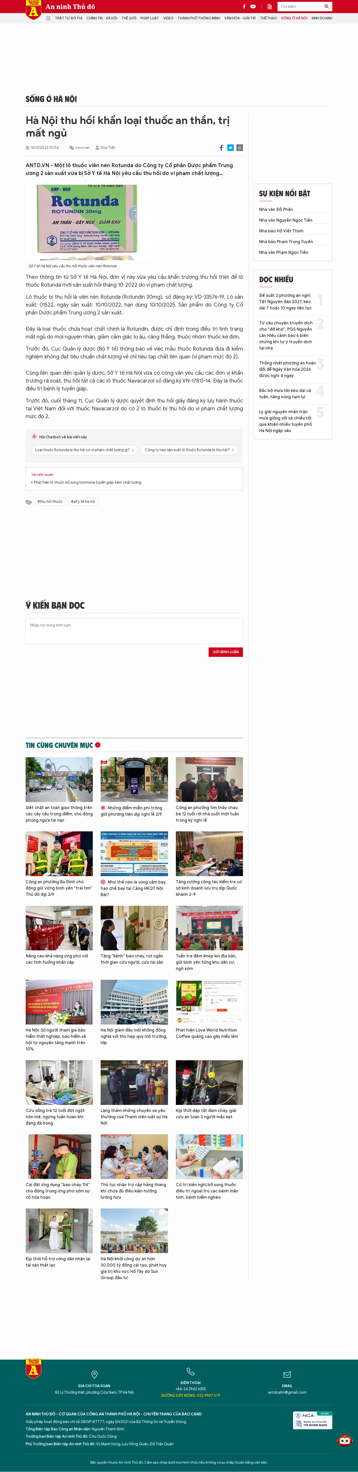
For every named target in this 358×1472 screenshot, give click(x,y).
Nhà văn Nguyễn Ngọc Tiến (285, 220)
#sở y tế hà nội (83, 501)
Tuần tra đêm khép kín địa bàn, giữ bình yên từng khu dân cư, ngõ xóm (206, 962)
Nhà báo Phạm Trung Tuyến (286, 241)
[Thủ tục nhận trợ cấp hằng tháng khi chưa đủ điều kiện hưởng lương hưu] (134, 1156)
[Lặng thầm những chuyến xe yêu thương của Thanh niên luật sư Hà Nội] (134, 1082)
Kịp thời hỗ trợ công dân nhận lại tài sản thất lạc (58, 1262)
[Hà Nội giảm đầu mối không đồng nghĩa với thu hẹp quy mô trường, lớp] (134, 1002)
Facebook (221, 147)
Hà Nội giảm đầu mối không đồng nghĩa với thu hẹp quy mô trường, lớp (134, 1036)
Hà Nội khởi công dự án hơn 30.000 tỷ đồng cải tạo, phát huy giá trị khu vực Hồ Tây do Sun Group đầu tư (134, 1268)
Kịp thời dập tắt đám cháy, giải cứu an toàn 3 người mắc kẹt (206, 1114)
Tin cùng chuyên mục (59, 745)
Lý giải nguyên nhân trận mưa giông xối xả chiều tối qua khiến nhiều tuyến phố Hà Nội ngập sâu (285, 421)
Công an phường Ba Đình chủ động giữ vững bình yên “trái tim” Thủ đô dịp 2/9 (59, 888)
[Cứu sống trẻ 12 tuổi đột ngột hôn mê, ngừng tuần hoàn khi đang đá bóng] (59, 1082)
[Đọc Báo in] (272, 6)
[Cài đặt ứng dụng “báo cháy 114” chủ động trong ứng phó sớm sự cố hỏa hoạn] (59, 1156)
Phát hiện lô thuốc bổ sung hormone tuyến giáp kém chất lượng (87, 482)
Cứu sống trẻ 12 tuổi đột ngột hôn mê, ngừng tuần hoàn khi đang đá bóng (55, 1117)
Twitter (230, 147)
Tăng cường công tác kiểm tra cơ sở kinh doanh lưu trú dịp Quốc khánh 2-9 (209, 888)
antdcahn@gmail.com (287, 1392)
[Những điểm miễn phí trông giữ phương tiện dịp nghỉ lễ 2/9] (134, 779)
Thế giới (129, 18)
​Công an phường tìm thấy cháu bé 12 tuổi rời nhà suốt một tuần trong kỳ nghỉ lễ (207, 814)
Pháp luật (149, 18)
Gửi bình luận (226, 652)
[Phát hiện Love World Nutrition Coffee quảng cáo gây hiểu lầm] (209, 1002)
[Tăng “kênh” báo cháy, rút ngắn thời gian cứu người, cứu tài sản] (134, 928)
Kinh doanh (322, 18)
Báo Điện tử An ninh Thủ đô (33, 10)
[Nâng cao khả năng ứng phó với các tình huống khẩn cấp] (59, 928)
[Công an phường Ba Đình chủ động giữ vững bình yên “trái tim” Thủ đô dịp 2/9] (59, 853)
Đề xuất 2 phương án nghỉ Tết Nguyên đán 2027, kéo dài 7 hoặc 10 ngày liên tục (285, 302)
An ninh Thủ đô (70, 6)
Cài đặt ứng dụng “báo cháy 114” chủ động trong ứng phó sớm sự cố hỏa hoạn (58, 1191)
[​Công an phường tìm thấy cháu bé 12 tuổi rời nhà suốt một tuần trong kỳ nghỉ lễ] (209, 779)
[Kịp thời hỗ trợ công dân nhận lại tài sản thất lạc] (59, 1230)
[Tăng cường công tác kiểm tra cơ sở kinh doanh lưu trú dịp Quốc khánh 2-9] (209, 853)
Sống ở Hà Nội (294, 18)
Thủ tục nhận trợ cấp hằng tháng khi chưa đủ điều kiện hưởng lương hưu (133, 1191)
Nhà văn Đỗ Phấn (276, 209)
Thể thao (268, 18)
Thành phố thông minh (199, 18)
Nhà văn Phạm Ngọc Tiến (283, 252)
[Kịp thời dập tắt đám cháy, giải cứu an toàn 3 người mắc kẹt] (209, 1082)
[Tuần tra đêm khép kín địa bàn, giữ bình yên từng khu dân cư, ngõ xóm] (209, 928)
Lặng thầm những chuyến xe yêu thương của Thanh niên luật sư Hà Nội (134, 1117)
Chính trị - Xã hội (101, 18)
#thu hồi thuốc (50, 501)
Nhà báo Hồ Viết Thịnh (281, 231)
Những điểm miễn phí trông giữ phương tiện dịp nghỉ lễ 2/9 (131, 811)
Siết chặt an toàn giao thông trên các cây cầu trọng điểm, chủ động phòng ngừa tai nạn (59, 814)
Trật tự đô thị (68, 18)
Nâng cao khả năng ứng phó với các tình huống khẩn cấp (57, 959)
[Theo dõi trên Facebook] (245, 6)
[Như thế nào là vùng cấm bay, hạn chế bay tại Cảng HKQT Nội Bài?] (134, 853)
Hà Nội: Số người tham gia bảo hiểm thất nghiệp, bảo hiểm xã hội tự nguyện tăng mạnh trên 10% (56, 1040)
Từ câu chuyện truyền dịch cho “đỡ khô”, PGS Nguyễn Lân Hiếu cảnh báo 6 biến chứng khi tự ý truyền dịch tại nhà (286, 335)
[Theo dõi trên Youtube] (253, 6)
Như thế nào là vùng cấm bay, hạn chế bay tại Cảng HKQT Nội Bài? (133, 888)
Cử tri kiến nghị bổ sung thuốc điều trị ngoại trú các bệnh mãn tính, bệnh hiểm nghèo (207, 1191)
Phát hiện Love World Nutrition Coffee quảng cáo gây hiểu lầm (207, 1033)
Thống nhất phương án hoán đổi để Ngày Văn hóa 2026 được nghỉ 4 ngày (287, 369)
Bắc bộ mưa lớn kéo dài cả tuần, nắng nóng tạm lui (285, 394)
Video (168, 18)
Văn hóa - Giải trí (240, 18)
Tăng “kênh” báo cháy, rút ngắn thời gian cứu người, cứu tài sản (132, 959)
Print (239, 147)
